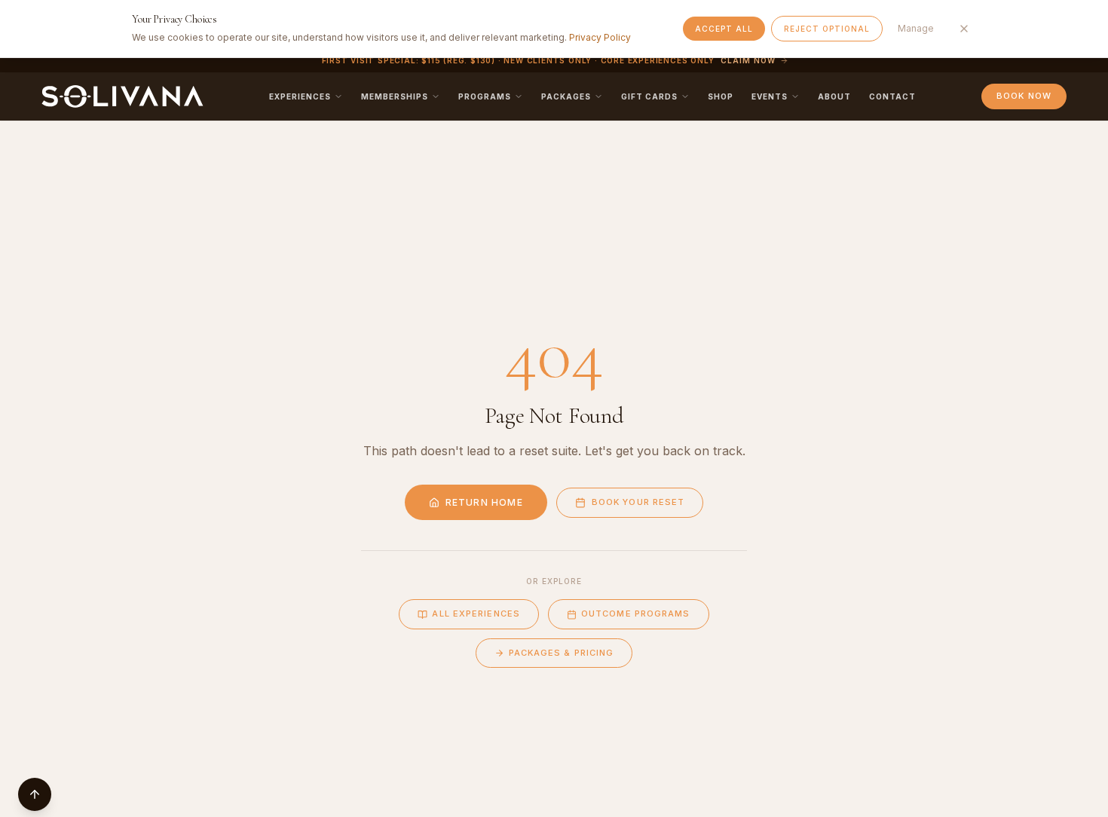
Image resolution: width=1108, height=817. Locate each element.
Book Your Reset (638, 502)
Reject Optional (827, 28)
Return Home (484, 502)
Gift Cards (649, 96)
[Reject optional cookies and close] (964, 29)
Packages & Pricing (561, 652)
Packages (566, 96)
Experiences (300, 96)
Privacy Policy (600, 37)
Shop (720, 96)
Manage (916, 28)
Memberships (394, 96)
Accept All (724, 28)
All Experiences (476, 613)
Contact (892, 96)
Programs (484, 96)
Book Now (1023, 95)
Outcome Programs (635, 613)
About (834, 96)
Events (769, 96)
